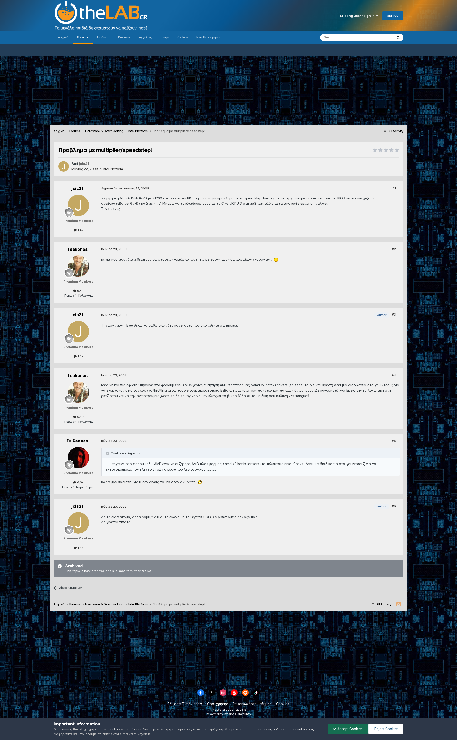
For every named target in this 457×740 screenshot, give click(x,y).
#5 (394, 440)
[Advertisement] (228, 89)
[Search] (398, 37)
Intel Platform (113, 169)
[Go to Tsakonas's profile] (78, 266)
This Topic (379, 37)
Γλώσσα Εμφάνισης (184, 704)
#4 (394, 375)
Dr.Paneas (77, 440)
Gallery (182, 37)
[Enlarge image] (276, 259)
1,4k (80, 230)
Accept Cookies (349, 729)
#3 (394, 314)
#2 (394, 249)
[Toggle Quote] (108, 453)
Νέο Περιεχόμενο (209, 37)
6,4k (80, 291)
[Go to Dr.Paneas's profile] (78, 457)
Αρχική (63, 37)
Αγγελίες (145, 37)
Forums (83, 37)
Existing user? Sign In (358, 16)
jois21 (77, 188)
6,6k (80, 482)
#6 (394, 506)
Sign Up (392, 15)
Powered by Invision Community (228, 714)
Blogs (165, 37)
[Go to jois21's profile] (63, 166)
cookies (114, 729)
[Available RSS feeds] (398, 604)
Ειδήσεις (103, 37)
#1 (394, 188)
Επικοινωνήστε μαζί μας (252, 704)
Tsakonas (77, 249)
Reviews (124, 37)
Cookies (282, 704)
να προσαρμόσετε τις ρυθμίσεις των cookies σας (277, 729)
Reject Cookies (385, 729)
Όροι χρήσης (217, 704)
